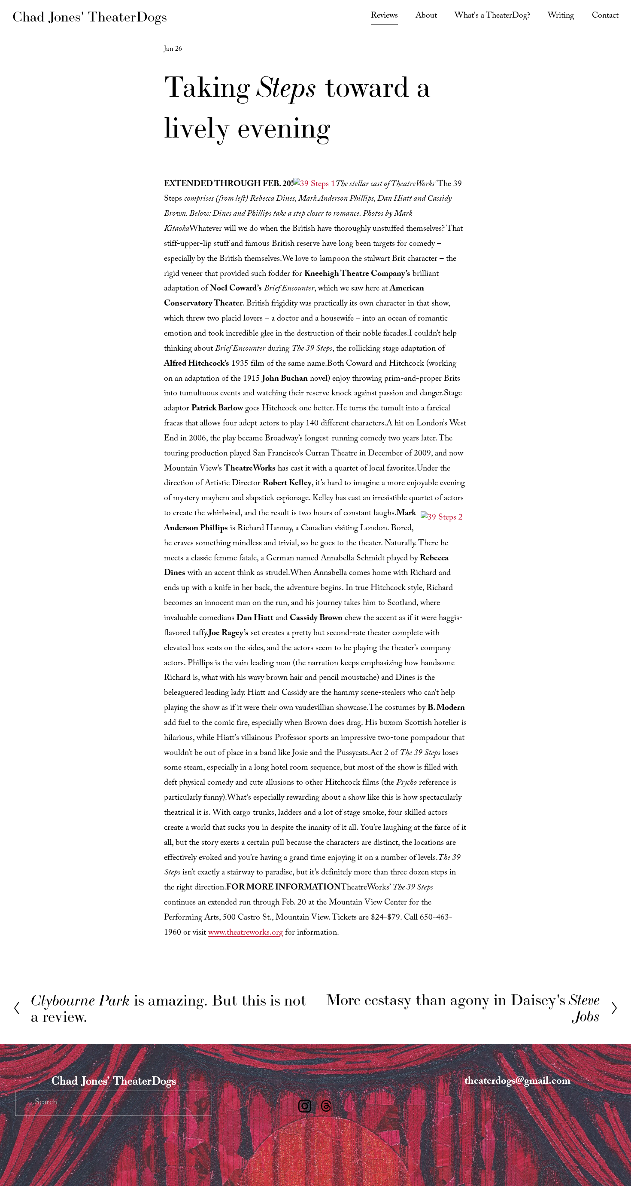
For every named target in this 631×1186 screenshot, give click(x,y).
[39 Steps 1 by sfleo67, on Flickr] (314, 185)
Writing (561, 16)
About (426, 16)
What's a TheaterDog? (492, 16)
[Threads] (326, 1106)
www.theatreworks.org (245, 933)
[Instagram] (305, 1106)
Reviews (384, 16)
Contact (605, 16)
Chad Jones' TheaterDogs (89, 16)
